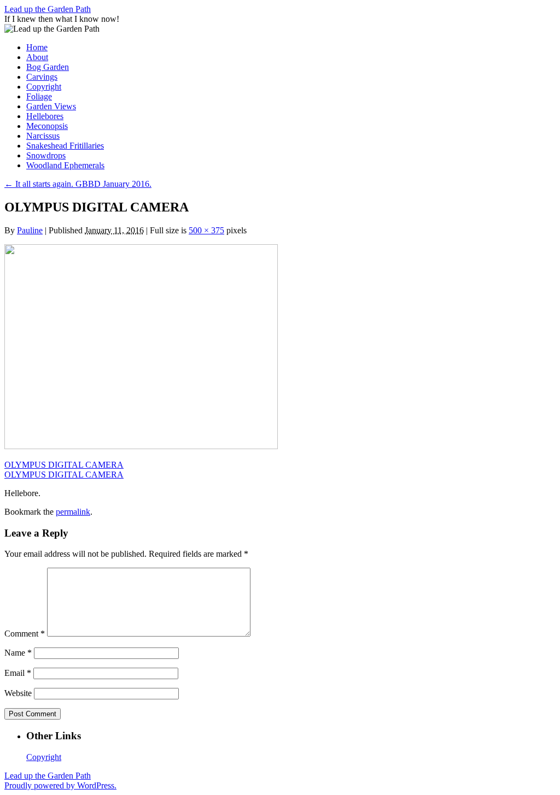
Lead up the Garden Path (47, 9)
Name (18, 652)
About (37, 57)
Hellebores (44, 116)
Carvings (41, 76)
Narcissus (43, 135)
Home (37, 47)
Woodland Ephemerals (65, 165)
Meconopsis (47, 126)
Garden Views (51, 106)
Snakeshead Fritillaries (65, 145)
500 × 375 (206, 230)
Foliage (39, 96)
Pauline (30, 230)
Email (17, 673)
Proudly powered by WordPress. (60, 785)
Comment (24, 633)
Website (18, 693)
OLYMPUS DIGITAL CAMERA (64, 464)
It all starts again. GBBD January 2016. (77, 184)
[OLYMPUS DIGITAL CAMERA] (141, 446)
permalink (73, 511)
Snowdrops (46, 155)
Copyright (43, 86)
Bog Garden (47, 67)
